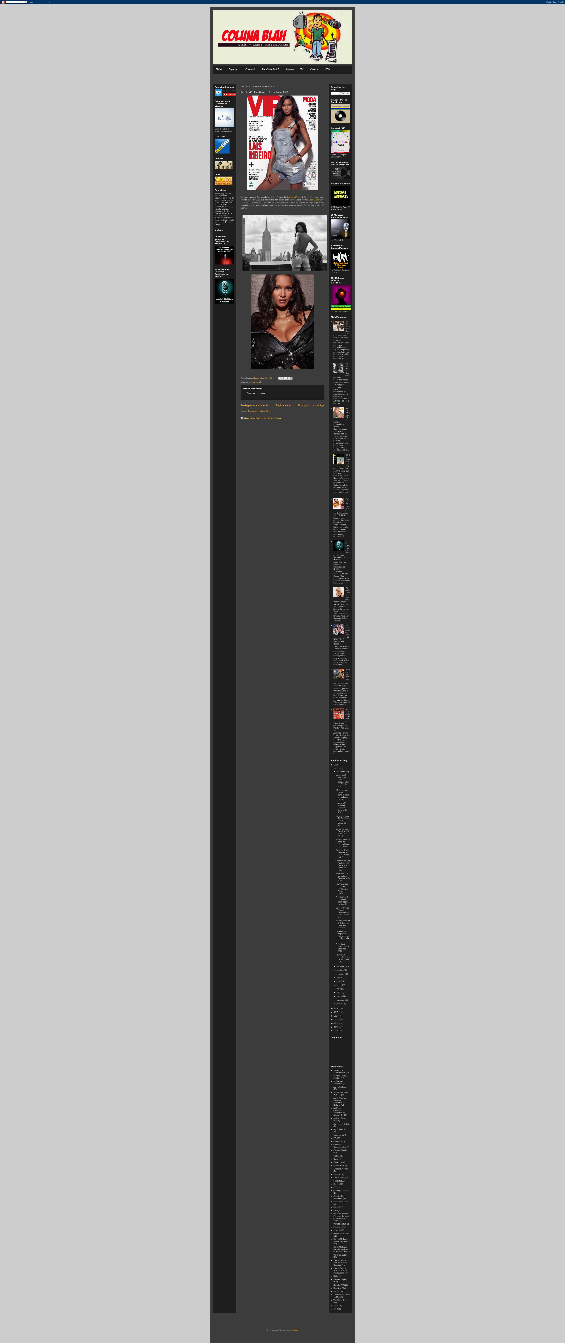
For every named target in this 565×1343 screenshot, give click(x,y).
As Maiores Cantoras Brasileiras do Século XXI (339, 1111)
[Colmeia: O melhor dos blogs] (223, 169)
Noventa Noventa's (341, 1234)
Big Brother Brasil (340, 1129)
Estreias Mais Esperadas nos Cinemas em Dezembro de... (343, 936)
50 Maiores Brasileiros (338, 1082)
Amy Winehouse (340, 1087)
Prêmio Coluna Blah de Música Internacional (340, 1270)
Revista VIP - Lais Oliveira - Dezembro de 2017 (343, 958)
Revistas (337, 1288)
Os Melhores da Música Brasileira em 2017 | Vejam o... (342, 912)
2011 (336, 1027)
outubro (339, 970)
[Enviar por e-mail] (279, 378)
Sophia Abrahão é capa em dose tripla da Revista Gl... (342, 900)
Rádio (335, 1276)
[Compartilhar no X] (285, 378)
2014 (336, 1016)
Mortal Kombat (339, 1224)
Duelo (335, 1159)
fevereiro (340, 1000)
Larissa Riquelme (340, 1202)
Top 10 (336, 1306)
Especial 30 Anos (340, 1169)
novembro (340, 966)
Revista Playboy (340, 1279)
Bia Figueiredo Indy (341, 1124)
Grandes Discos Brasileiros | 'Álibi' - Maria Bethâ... (342, 853)
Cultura (336, 1156)
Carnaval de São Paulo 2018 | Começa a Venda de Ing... (343, 865)
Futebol (336, 1181)
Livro (335, 1210)
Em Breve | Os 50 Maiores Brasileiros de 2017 (343, 877)
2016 (336, 1008)
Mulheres (337, 1227)
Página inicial (283, 405)
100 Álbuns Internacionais (339, 1071)
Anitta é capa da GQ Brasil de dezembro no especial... (343, 924)
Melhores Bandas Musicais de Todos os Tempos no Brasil (341, 1217)
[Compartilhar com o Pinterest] (291, 378)
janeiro (339, 1004)
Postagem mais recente (254, 405)
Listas (336, 1207)
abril (338, 992)
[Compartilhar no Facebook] (288, 378)
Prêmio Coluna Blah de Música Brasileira (340, 1262)
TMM (219, 69)
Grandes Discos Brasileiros (340, 1197)
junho (339, 985)
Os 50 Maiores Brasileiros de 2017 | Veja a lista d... (343, 832)
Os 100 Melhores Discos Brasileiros (341, 1240)
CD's (328, 69)
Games (336, 1184)
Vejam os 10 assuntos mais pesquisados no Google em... (342, 781)
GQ (334, 1187)
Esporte (336, 1174)
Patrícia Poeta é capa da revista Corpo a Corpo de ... (343, 843)
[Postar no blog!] (282, 378)
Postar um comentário (255, 393)
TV (302, 69)
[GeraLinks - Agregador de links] (222, 153)
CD (334, 1138)
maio (338, 989)
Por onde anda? (340, 1255)
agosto (339, 978)
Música (290, 69)
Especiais (234, 69)
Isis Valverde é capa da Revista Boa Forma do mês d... (342, 889)
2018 (336, 765)
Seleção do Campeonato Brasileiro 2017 (342, 947)
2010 (336, 1031)
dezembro (340, 772)
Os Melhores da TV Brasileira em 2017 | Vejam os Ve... (342, 820)
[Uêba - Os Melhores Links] (223, 185)
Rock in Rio (338, 1291)
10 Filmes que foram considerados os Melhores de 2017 (342, 794)
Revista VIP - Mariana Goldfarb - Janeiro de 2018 (341, 807)
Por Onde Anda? (270, 69)
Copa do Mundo (340, 1150)
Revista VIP (257, 382)
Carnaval (250, 69)
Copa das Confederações (339, 1146)
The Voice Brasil (340, 1300)
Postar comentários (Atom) (259, 411)
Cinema (314, 69)
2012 (336, 1023)
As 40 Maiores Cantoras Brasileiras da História (339, 1101)
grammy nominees (341, 1190)
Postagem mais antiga (311, 405)
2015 (336, 1012)
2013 (336, 1019)
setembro (340, 974)
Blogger (295, 1330)
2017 (336, 768)
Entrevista (337, 1162)
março (339, 996)
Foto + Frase (338, 1178)
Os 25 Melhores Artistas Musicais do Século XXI (340, 1249)
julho (338, 981)
